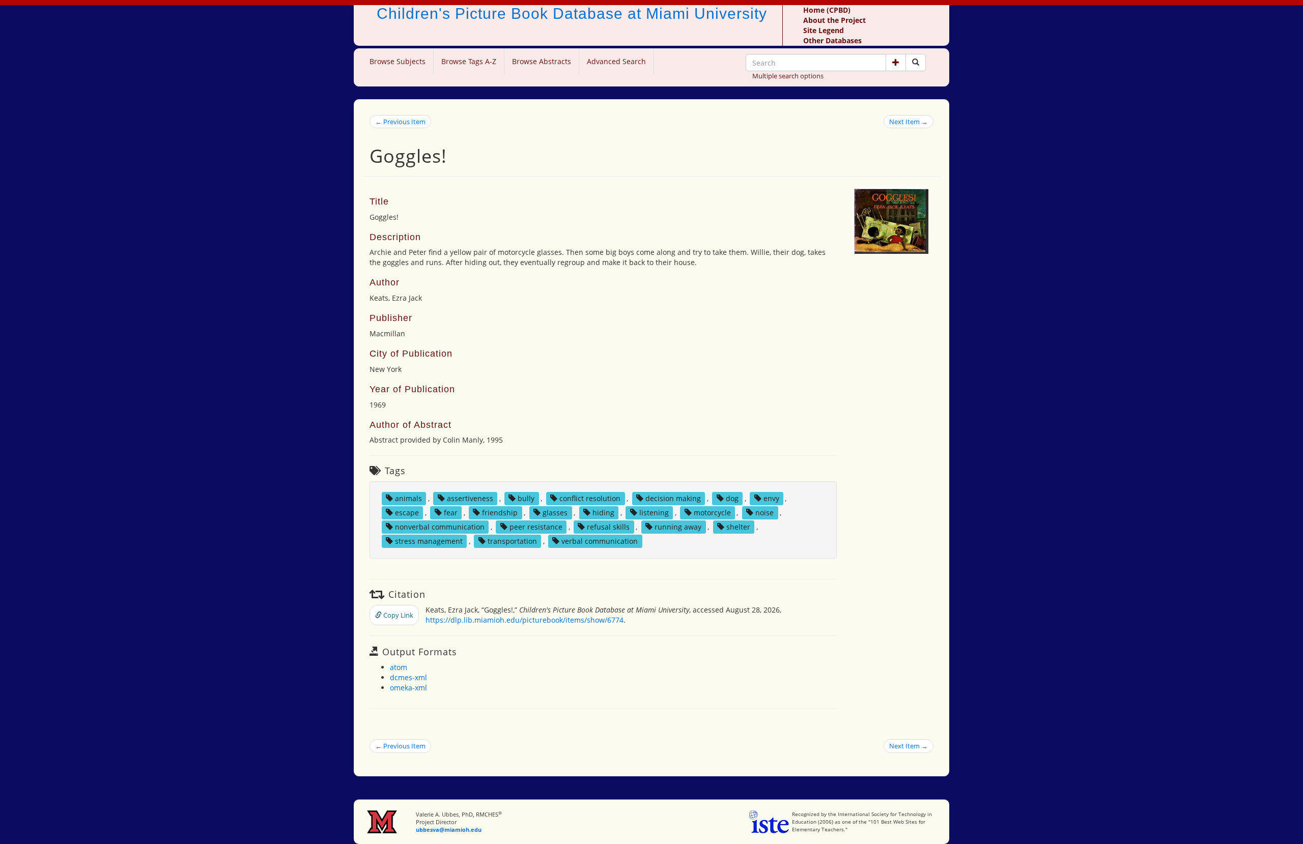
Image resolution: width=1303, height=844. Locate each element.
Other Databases (832, 40)
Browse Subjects (398, 61)
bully (526, 498)
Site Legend (823, 30)
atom (398, 667)
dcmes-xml (408, 677)
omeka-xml (408, 687)
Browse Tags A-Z (468, 61)
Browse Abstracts (541, 61)
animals (408, 498)
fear (451, 512)
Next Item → (908, 121)
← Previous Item (400, 121)
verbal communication (599, 541)
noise (764, 512)
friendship (500, 512)
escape (407, 512)
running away (678, 527)
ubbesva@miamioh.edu (448, 829)
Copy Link (397, 615)
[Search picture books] (915, 62)
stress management (429, 541)
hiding (603, 512)
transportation (512, 541)
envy (771, 498)
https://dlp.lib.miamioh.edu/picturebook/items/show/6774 (525, 620)
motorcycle (712, 512)
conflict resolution (589, 498)
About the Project (834, 20)
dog (732, 498)
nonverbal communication (440, 527)
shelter (738, 527)
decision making (673, 498)
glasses (555, 512)
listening (654, 512)
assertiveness (470, 498)
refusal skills (608, 527)
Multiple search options (788, 75)
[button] (896, 62)
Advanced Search (616, 61)
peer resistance (535, 527)
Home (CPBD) (827, 10)
